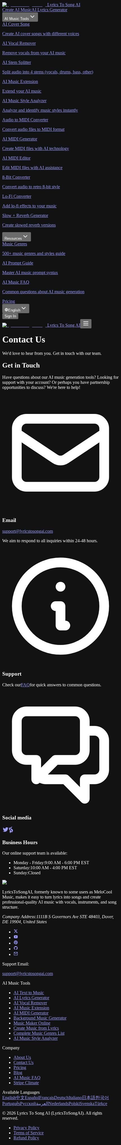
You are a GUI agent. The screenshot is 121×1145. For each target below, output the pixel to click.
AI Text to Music (29, 992)
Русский (28, 1103)
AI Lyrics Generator (49, 9)
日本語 (88, 1097)
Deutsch (61, 1097)
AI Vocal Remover (30, 1002)
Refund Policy (26, 1137)
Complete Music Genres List (39, 1033)
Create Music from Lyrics (36, 1028)
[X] (16, 931)
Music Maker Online (32, 1023)
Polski (74, 1103)
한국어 (102, 1097)
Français (46, 1097)
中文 (20, 1097)
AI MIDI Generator (31, 1012)
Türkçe (101, 1103)
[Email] (16, 954)
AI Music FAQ (27, 1077)
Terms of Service (29, 1132)
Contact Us (23, 1062)
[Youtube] (16, 937)
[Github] (16, 948)
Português (11, 1103)
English (9, 1097)
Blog (18, 1072)
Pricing (8, 301)
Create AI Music (17, 9)
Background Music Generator (40, 1018)
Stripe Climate (26, 1082)
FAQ (25, 684)
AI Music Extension (31, 1007)
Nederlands (58, 1103)
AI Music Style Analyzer (36, 1038)
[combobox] (15, 308)
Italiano (75, 1097)
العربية (42, 1103)
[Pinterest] (16, 943)
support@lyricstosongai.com (27, 531)
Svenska (87, 1103)
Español (32, 1097)
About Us (22, 1057)
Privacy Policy (26, 1127)
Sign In (10, 316)
